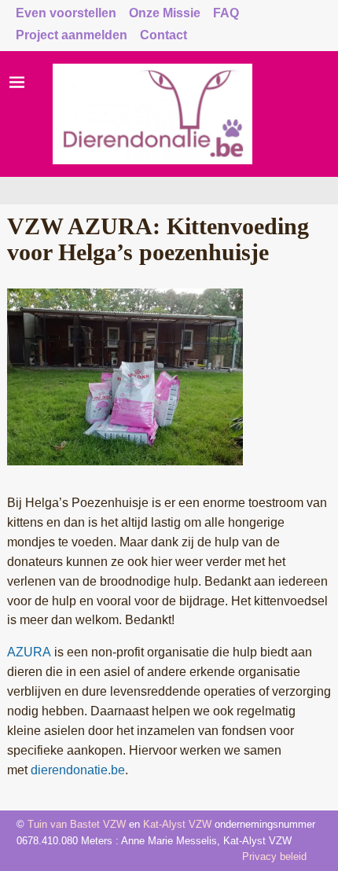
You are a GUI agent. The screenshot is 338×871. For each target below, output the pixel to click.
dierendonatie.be (78, 770)
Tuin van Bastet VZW (77, 824)
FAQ (226, 13)
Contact (163, 35)
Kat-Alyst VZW (177, 824)
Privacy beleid (274, 856)
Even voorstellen (66, 13)
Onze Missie (164, 13)
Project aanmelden (71, 35)
